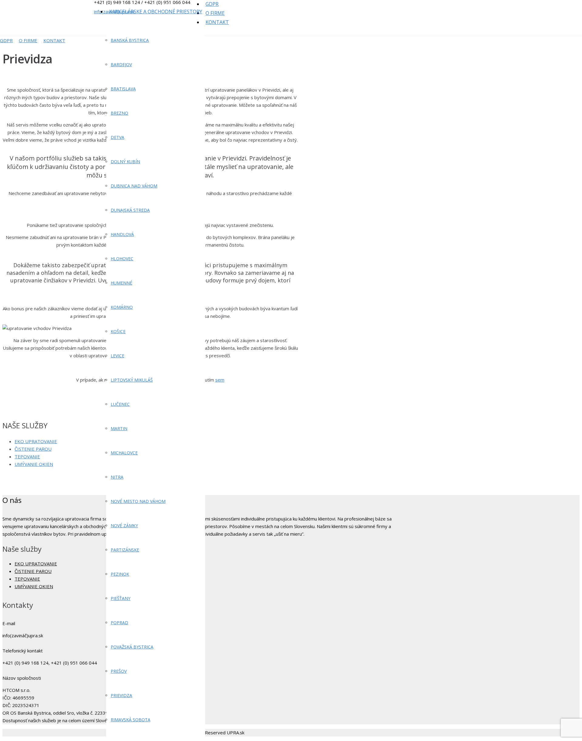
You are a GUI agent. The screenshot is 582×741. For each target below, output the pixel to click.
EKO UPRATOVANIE (36, 441)
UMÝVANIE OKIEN (34, 464)
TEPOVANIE (27, 456)
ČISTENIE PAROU (33, 449)
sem (219, 380)
